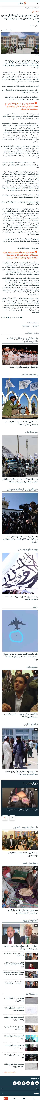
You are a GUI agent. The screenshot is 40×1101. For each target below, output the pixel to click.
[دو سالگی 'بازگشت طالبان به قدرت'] (20, 355)
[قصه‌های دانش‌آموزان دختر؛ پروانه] (31, 1038)
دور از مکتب (32, 783)
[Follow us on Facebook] (37, 1083)
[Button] (6, 30)
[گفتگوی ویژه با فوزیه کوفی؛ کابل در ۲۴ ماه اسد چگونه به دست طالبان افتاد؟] (31, 965)
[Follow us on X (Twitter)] (32, 1083)
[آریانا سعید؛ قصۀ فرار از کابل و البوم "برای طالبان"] (31, 956)
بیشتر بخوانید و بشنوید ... (9, 1072)
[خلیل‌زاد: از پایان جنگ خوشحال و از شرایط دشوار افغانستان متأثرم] (20, 934)
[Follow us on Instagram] (23, 1083)
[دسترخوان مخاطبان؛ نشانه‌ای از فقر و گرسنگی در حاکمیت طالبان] (20, 887)
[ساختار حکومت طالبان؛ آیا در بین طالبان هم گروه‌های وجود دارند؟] (20, 748)
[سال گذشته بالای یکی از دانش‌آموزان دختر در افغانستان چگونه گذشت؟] (31, 984)
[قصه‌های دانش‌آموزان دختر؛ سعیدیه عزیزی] (31, 1010)
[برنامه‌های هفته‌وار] (14, 1098)
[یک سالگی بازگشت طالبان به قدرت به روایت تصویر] (20, 840)
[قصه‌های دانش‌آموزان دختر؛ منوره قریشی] (31, 1000)
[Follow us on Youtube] (28, 1083)
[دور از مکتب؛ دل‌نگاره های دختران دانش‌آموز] (20, 798)
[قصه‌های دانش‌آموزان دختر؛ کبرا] (31, 1057)
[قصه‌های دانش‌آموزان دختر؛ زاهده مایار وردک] (31, 1019)
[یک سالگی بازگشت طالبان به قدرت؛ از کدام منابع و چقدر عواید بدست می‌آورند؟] (20, 456)
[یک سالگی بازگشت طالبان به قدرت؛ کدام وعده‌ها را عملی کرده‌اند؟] (20, 398)
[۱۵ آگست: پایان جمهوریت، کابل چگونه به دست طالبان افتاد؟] (20, 691)
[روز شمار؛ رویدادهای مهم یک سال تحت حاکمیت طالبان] (20, 573)
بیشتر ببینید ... (6, 814)
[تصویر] (24, 1098)
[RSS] (15, 1083)
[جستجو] (33, 1098)
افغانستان (35, 12)
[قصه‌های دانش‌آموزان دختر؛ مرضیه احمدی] (31, 1047)
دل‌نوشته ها (32, 994)
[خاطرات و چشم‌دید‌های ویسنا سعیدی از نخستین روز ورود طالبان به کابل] (31, 974)
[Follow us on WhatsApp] (19, 1083)
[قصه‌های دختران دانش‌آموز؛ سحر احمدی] (31, 1028)
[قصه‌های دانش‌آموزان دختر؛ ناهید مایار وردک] (31, 1066)
